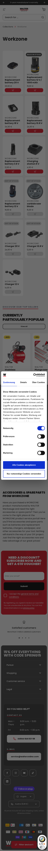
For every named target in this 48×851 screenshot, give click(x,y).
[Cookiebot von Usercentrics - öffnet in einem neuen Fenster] (34, 375)
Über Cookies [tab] (38, 382)
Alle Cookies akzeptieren (24, 465)
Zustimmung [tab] (9, 382)
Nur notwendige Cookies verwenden (24, 474)
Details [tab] (23, 382)
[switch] (41, 436)
